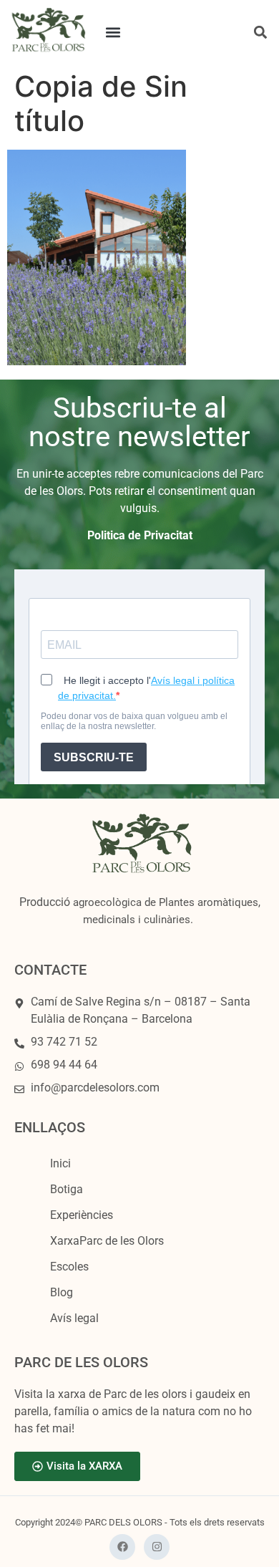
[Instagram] (157, 1547)
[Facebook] (122, 1547)
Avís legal (74, 1318)
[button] (113, 32)
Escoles (69, 1266)
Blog (61, 1292)
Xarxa (107, 1241)
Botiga (66, 1189)
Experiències (81, 1215)
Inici (60, 1163)
